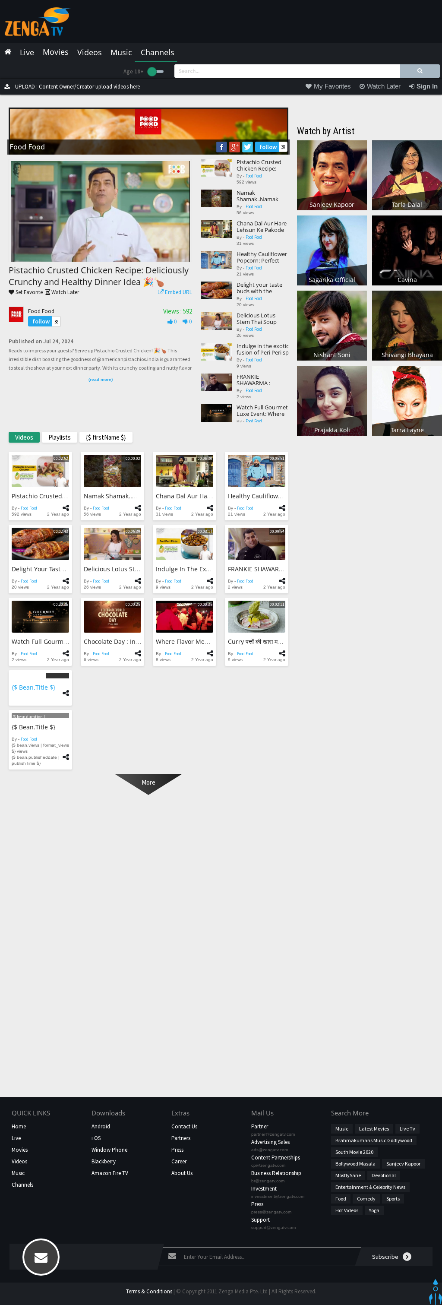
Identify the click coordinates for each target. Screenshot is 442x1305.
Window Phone (109, 1149)
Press (177, 1149)
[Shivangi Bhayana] (407, 325)
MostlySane (348, 1175)
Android (101, 1126)
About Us (182, 1173)
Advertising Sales (270, 1142)
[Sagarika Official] (332, 249)
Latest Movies (374, 1128)
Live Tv (407, 1128)
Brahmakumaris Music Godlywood (373, 1140)
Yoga (374, 1210)
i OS (96, 1138)
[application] (100, 211)
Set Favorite (28, 292)
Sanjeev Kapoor (403, 1163)
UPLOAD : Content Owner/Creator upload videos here (77, 86)
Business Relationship (276, 1173)
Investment (264, 1188)
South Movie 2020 (354, 1152)
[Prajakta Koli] (332, 400)
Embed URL (178, 292)
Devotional (384, 1175)
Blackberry (104, 1161)
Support (260, 1219)
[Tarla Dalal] (407, 174)
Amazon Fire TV (110, 1173)
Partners (180, 1138)
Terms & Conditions (149, 1291)
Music (18, 1173)
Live (16, 1138)
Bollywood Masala (355, 1163)
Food (340, 1198)
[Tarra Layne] (407, 400)
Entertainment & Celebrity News (370, 1187)
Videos (19, 1161)
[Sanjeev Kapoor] (332, 174)
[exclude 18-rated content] (156, 71)
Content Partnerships (275, 1157)
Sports (393, 1198)
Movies (20, 1149)
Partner (259, 1126)
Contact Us (184, 1126)
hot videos (346, 1210)
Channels (22, 1184)
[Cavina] (407, 249)
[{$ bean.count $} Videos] (40, 675)
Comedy (366, 1198)
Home (19, 1126)
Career (178, 1161)
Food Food (41, 311)
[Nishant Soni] (332, 325)
